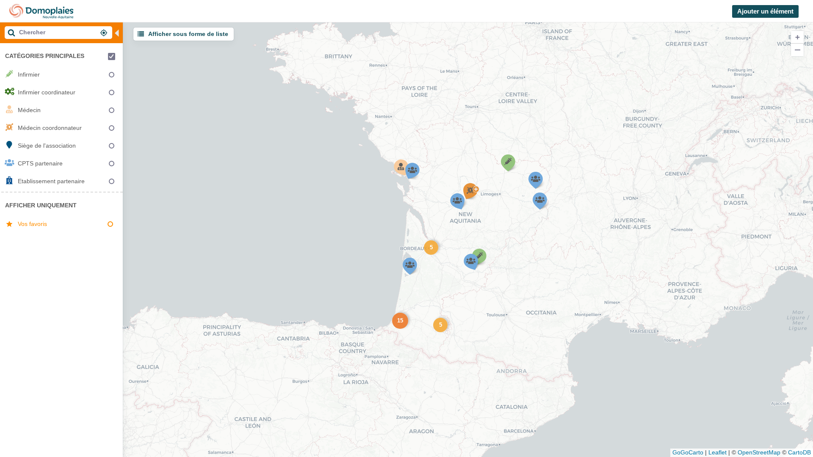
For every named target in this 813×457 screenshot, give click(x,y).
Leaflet (717, 452)
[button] (430, 246)
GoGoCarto (687, 452)
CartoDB (799, 452)
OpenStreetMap (759, 452)
